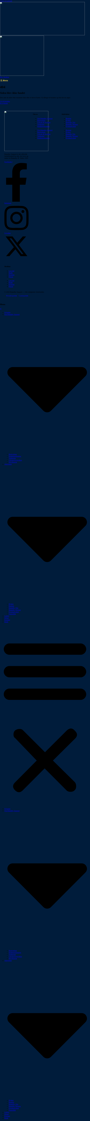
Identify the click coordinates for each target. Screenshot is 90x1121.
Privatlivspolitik (11, 296)
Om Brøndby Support (44, 118)
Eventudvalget (71, 126)
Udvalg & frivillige (43, 122)
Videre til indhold (6, 1)
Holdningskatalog (43, 126)
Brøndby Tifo (70, 122)
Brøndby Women (72, 124)
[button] (45, 715)
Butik (11, 273)
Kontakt (11, 275)
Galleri (6, 616)
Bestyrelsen (41, 120)
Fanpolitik (12, 614)
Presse (11, 277)
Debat (6, 618)
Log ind (11, 271)
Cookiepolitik (23, 296)
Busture (68, 118)
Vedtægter (40, 124)
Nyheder (7, 312)
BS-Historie (13, 462)
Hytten (68, 120)
